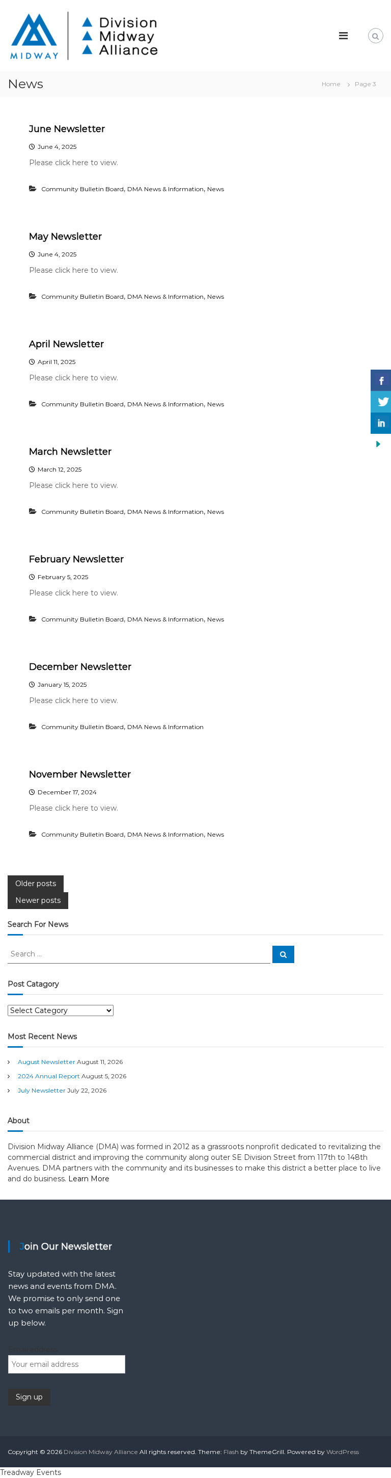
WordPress (342, 1452)
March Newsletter (70, 451)
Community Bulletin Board (82, 189)
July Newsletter (42, 1090)
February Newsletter (76, 559)
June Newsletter (67, 129)
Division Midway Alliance (101, 1452)
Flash (231, 1452)
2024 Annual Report (49, 1076)
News (215, 189)
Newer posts (38, 900)
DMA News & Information (165, 189)
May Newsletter (65, 236)
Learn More (88, 1178)
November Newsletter (80, 774)
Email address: (33, 1349)
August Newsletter (46, 1062)
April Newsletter (66, 344)
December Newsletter (80, 666)
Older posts (35, 883)
